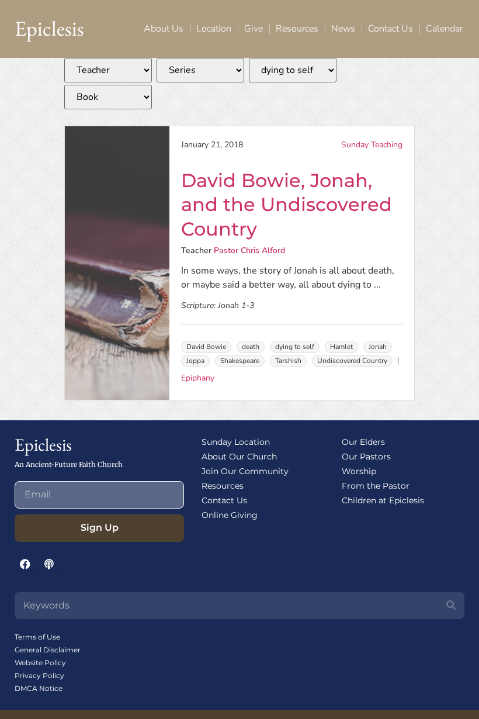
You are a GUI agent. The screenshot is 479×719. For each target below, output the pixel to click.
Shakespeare (239, 360)
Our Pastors (366, 456)
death (250, 346)
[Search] (451, 605)
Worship (359, 471)
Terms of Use (37, 636)
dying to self (294, 346)
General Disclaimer (48, 649)
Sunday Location (236, 442)
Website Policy (40, 662)
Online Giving (230, 515)
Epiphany (197, 377)
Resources (297, 28)
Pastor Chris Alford (249, 250)
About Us (163, 28)
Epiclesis (49, 28)
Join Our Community (245, 471)
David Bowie (206, 346)
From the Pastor (375, 486)
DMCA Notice (39, 688)
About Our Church (239, 456)
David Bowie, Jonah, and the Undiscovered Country (286, 204)
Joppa (195, 360)
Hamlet (341, 346)
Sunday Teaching (371, 144)
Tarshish (288, 360)
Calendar (444, 28)
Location (213, 28)
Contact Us (390, 28)
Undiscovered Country (352, 360)
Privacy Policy (39, 675)
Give (253, 28)
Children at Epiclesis (383, 500)
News (343, 28)
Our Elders (363, 442)
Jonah (378, 346)
